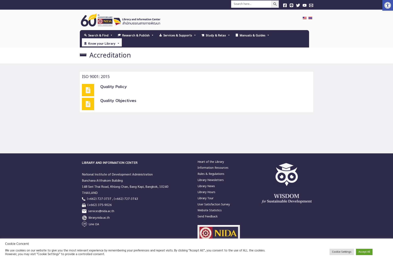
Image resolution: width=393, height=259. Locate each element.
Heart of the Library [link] (211, 162)
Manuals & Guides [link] (252, 35)
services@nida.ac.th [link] (101, 211)
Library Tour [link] (205, 198)
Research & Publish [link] (136, 35)
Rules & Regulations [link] (211, 174)
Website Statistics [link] (210, 210)
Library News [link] (206, 186)
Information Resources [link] (213, 168)
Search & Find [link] (98, 35)
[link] (387, 5)
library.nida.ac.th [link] (99, 218)
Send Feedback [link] (208, 216)
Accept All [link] (364, 252)
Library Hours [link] (206, 192)
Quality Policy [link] (113, 87)
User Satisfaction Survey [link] (214, 204)
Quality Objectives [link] (118, 100)
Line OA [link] (94, 224)
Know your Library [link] (101, 43)
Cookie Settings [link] (341, 252)
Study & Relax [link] (216, 35)
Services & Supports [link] (177, 35)
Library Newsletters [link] (211, 180)
